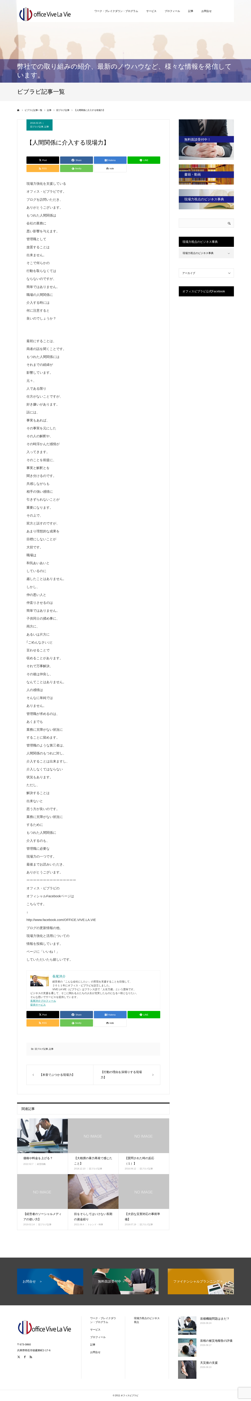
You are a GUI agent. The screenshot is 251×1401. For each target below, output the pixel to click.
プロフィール (172, 11)
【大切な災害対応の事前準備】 (142, 1216)
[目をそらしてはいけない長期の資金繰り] (93, 1191)
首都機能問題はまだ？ (215, 1318)
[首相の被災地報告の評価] (187, 1347)
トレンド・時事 (95, 1224)
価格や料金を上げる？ (38, 1158)
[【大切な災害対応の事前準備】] (144, 1191)
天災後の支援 (209, 1362)
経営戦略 (41, 1164)
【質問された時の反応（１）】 (139, 1161)
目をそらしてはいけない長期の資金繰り (93, 1216)
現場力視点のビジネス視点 (147, 1320)
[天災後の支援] (187, 1369)
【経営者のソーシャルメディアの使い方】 (42, 1216)
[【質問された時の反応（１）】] (144, 1135)
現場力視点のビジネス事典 (198, 253)
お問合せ (206, 11)
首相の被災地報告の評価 (216, 1340)
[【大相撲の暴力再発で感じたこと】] (93, 1135)
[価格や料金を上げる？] (42, 1135)
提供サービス (38, 1004)
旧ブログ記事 (36, 126)
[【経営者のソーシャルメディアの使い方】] (42, 1191)
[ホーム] (18, 110)
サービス (151, 11)
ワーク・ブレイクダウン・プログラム (116, 11)
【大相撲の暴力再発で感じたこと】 (93, 1161)
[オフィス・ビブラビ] (44, 11)
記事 (190, 11)
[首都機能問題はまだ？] (187, 1325)
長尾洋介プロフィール (43, 1000)
